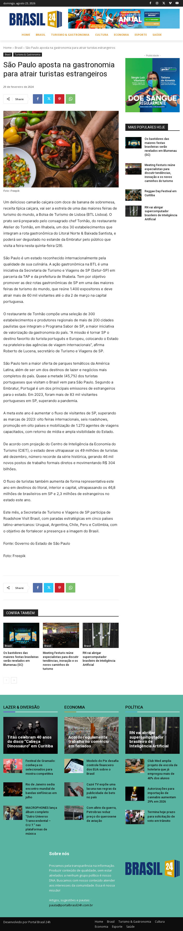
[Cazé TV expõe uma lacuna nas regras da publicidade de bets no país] (73, 789)
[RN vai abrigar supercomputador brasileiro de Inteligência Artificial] (101, 635)
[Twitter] (164, 3)
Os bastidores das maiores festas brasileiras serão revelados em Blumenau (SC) (161, 147)
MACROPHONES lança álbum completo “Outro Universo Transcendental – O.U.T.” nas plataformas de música (41, 820)
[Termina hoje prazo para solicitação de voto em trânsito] (134, 817)
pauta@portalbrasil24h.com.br (71, 905)
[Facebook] (150, 3)
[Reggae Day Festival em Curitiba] (133, 195)
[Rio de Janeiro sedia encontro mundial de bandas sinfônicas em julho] (12, 789)
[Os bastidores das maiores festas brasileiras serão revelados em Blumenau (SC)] (21, 635)
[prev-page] (6, 680)
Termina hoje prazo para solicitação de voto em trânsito (161, 816)
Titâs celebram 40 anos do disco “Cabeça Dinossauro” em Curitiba (30, 741)
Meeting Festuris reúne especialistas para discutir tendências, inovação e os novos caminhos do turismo (60, 661)
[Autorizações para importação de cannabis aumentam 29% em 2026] (134, 794)
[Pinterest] (59, 99)
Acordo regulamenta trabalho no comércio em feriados (88, 741)
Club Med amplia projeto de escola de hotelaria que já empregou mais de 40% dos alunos (162, 769)
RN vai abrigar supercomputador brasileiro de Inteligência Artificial (148, 739)
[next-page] (14, 680)
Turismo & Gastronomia (28, 54)
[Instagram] (157, 3)
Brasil (18, 48)
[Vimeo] (170, 3)
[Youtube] (177, 3)
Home (7, 48)
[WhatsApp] (70, 99)
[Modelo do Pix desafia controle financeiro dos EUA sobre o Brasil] (73, 766)
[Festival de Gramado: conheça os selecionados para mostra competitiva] (12, 766)
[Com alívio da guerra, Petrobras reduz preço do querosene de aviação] (73, 813)
